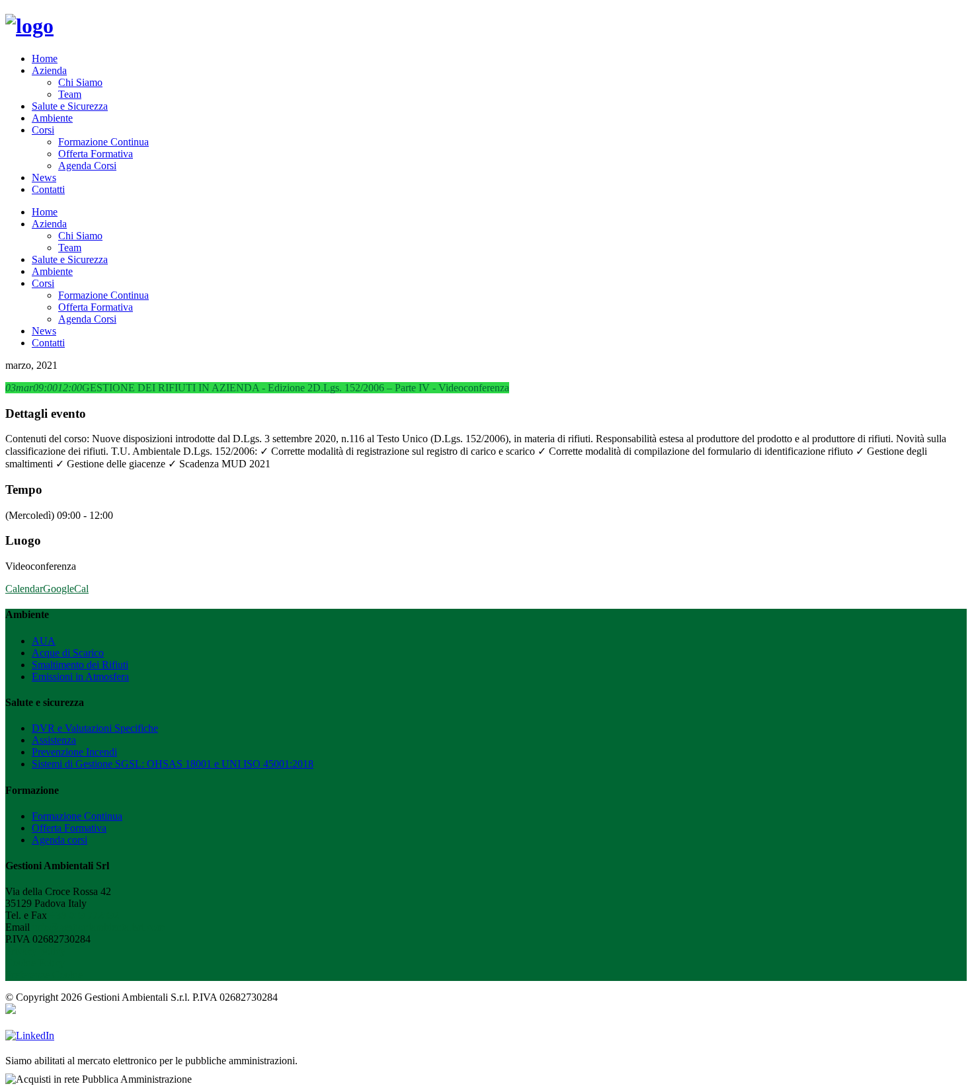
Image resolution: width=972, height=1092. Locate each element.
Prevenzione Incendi (74, 752)
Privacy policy (35, 950)
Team (69, 94)
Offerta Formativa (95, 153)
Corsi (43, 130)
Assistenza (54, 740)
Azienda (49, 70)
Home (45, 58)
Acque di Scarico (68, 652)
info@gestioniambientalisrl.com (98, 927)
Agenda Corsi (87, 165)
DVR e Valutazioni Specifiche (95, 728)
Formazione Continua (103, 141)
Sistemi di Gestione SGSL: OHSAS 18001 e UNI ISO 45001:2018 (172, 763)
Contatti (48, 189)
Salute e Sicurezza (70, 106)
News (44, 177)
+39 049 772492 (84, 915)
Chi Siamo (80, 82)
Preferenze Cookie (44, 974)
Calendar (24, 588)
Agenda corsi (59, 839)
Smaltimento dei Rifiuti (80, 664)
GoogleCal (66, 588)
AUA (44, 640)
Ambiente (52, 118)
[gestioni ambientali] (29, 26)
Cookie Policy (35, 962)
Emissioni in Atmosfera (80, 676)
